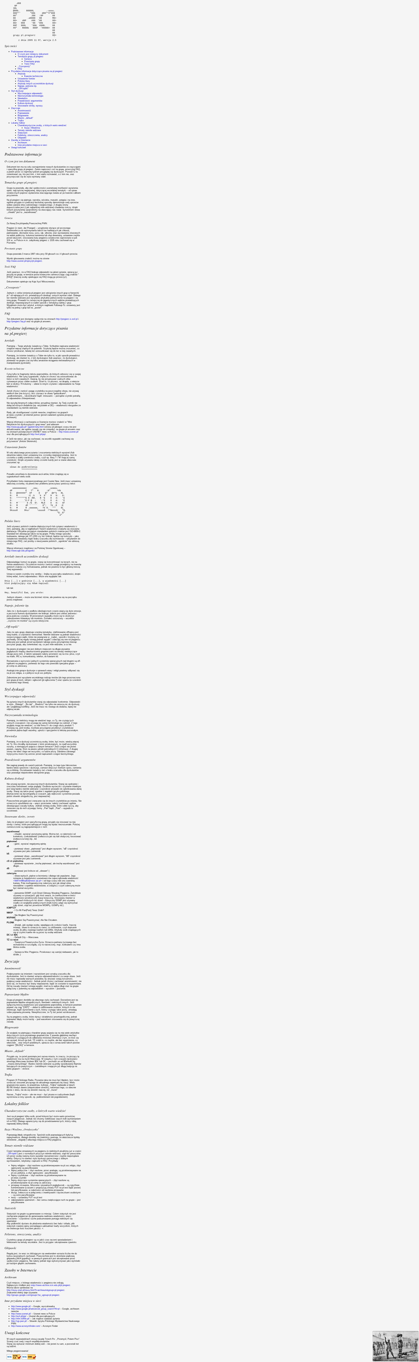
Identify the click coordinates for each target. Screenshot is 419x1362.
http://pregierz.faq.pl (16, 321)
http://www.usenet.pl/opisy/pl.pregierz (24, 261)
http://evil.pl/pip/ (38, 434)
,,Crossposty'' (24, 66)
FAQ (20, 69)
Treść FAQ (29, 64)
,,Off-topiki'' (23, 88)
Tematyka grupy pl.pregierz (30, 56)
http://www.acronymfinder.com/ (25, 1326)
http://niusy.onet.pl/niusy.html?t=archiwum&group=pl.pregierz (35, 1290)
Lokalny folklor (18, 123)
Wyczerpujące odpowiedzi (30, 93)
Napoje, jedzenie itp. (27, 86)
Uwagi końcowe (18, 147)
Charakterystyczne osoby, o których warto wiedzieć (42, 125)
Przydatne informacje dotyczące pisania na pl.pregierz (37, 71)
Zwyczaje (15, 108)
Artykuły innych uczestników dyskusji (35, 83)
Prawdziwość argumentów (30, 101)
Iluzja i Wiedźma (32, 128)
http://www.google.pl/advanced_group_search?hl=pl (35, 1309)
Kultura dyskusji (25, 103)
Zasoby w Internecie (20, 140)
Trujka (21, 120)
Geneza (28, 59)
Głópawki (22, 137)
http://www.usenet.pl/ (69, 432)
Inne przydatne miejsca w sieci (32, 145)
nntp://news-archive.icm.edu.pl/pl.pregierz (50, 1285)
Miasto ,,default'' (25, 118)
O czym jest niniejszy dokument (33, 54)
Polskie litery (24, 81)
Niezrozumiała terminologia (30, 96)
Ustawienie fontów (26, 78)
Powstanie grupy (32, 61)
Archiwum (22, 142)
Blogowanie (23, 115)
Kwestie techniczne (33, 76)
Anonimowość (24, 110)
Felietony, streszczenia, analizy (33, 135)
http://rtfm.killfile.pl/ (20, 1318)
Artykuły (22, 73)
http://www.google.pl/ (21, 1306)
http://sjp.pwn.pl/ (19, 1321)
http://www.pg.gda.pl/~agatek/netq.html (25, 427)
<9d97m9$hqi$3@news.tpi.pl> (27, 880)
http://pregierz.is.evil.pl (67, 319)
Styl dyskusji (17, 91)
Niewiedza (22, 98)
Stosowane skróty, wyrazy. (30, 105)
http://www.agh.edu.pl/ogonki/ (21, 550)
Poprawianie (23, 113)
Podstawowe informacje (22, 51)
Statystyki (22, 132)
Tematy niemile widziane (29, 130)
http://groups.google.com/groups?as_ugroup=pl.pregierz (33, 1295)
